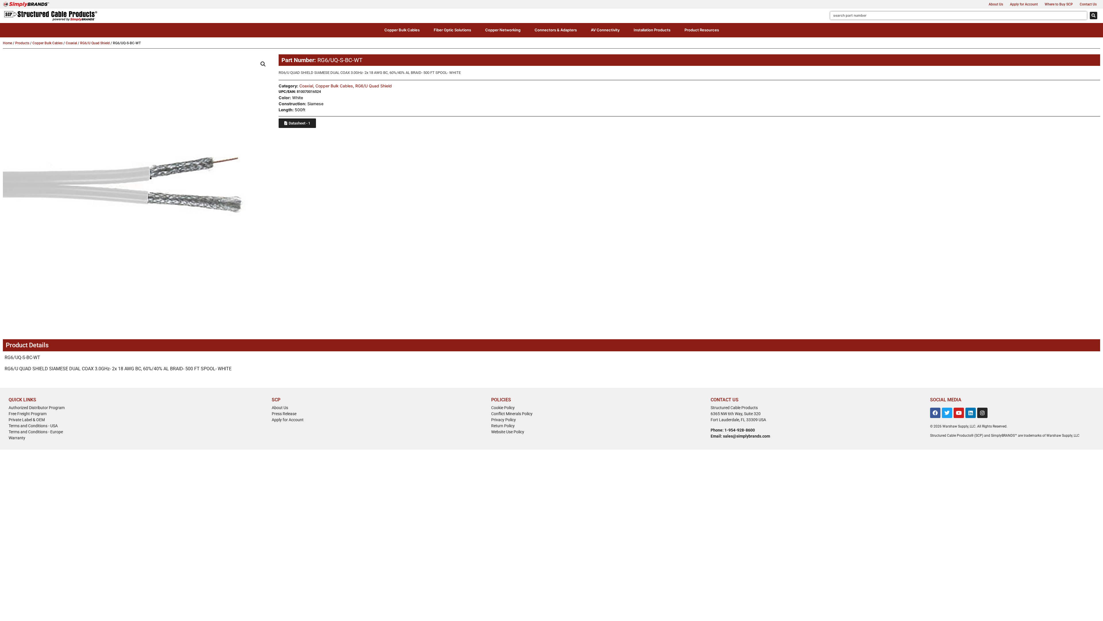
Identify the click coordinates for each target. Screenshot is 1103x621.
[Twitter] (947, 413)
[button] (402, 30)
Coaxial (71, 43)
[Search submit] (1093, 15)
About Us (996, 4)
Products (22, 43)
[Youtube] (959, 413)
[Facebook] (935, 413)
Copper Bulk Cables (47, 43)
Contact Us (1088, 4)
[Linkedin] (970, 413)
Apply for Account (1024, 4)
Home (7, 43)
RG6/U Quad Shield (95, 43)
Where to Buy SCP (1059, 4)
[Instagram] (982, 413)
